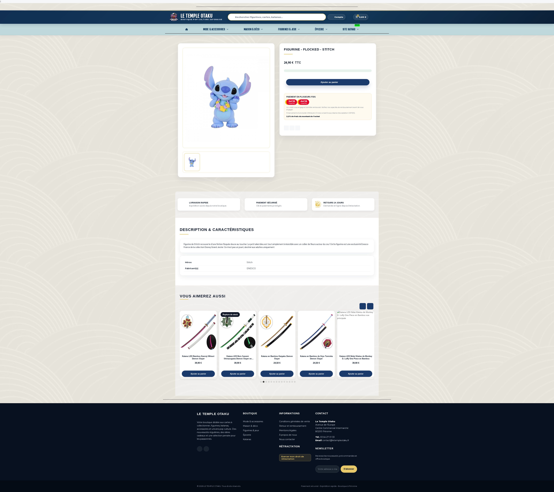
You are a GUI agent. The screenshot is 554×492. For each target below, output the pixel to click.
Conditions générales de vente (294, 421)
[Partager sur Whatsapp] (297, 127)
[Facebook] (199, 449)
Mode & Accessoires (214, 29)
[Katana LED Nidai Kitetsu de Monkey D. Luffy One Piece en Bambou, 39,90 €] (341, 344)
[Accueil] (186, 29)
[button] (327, 82)
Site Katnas (351, 28)
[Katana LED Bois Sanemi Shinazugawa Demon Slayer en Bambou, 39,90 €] (223, 344)
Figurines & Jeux (287, 29)
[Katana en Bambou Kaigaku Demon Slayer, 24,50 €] (262, 344)
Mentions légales (287, 430)
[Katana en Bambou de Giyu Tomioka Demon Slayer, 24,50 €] (301, 344)
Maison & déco (250, 426)
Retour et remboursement (292, 426)
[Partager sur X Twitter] (292, 127)
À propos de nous (288, 435)
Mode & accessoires (253, 421)
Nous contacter (287, 439)
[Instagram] (206, 449)
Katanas (247, 439)
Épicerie (319, 29)
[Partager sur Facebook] (286, 127)
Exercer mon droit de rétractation (292, 457)
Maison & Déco (252, 29)
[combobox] (277, 17)
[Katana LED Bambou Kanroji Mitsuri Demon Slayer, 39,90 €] (183, 344)
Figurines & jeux (251, 430)
